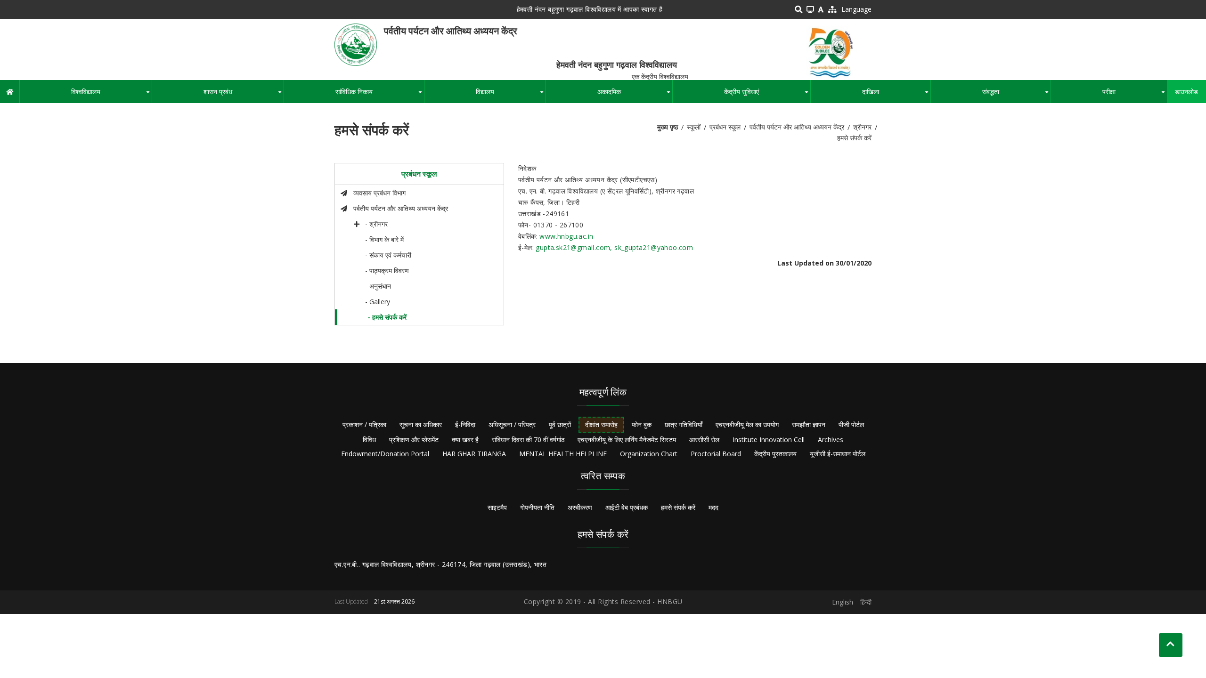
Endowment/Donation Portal (385, 453)
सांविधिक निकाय (379, 95)
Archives (830, 439)
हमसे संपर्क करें (678, 507)
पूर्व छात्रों (560, 424)
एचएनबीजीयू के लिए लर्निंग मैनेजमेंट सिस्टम (627, 439)
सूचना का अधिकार (420, 424)
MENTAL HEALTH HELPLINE (563, 453)
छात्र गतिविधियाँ (683, 424)
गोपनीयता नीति (537, 507)
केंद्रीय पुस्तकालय (775, 453)
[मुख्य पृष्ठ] (355, 44)
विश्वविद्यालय (111, 95)
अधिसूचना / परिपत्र (512, 424)
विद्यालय (511, 95)
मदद (713, 507)
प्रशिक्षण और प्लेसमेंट (414, 439)
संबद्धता (1016, 95)
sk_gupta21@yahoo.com (653, 247)
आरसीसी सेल (704, 439)
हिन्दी (866, 601)
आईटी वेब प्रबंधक (626, 507)
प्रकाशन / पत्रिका (364, 424)
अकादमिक (634, 95)
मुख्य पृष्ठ (667, 126)
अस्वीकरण (580, 507)
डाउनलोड (1186, 91)
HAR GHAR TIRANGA (474, 453)
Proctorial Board (716, 453)
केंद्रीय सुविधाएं (767, 95)
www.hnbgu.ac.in (566, 236)
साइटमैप (497, 507)
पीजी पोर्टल (851, 424)
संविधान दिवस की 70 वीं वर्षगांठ (528, 439)
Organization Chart (648, 453)
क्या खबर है (465, 439)
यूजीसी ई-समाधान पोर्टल (837, 453)
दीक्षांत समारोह (601, 424)
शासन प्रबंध (244, 95)
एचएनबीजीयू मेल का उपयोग (747, 424)
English (842, 601)
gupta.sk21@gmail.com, (575, 247)
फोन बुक (642, 424)
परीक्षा (1134, 95)
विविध (369, 439)
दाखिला (896, 95)
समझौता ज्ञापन (808, 424)
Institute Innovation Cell (769, 439)
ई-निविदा (465, 424)
